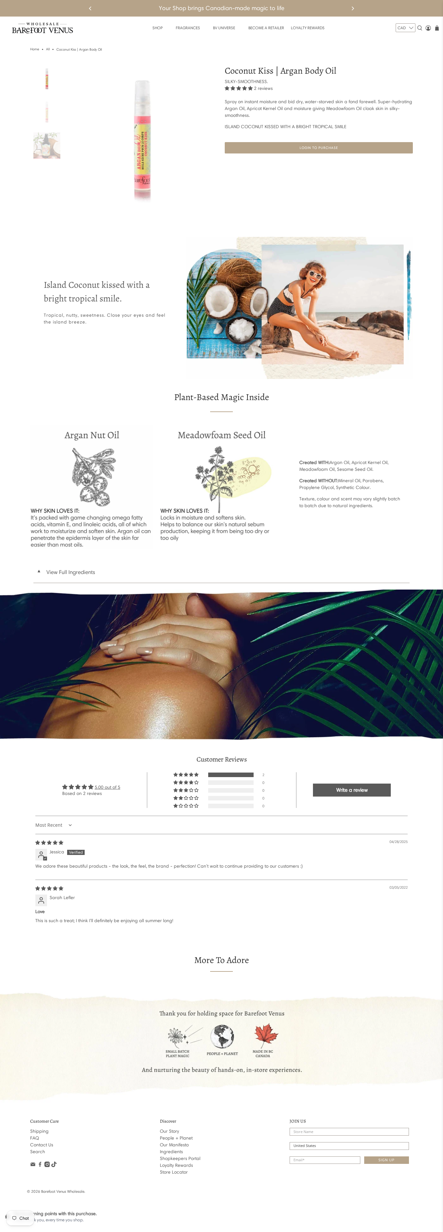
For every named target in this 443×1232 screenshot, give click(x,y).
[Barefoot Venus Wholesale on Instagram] (47, 1165)
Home (34, 49)
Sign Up (386, 1160)
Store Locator (174, 1172)
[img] (49, 843)
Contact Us (41, 1145)
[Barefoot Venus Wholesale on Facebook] (40, 1165)
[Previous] (90, 8)
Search (37, 1151)
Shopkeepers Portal (180, 1158)
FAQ (34, 1138)
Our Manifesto (174, 1145)
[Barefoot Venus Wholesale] (42, 28)
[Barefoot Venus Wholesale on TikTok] (54, 1165)
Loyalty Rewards (176, 1165)
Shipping (39, 1131)
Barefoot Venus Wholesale (62, 1191)
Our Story (169, 1131)
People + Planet (176, 1138)
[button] (239, 88)
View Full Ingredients (66, 572)
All (48, 49)
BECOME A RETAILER (266, 27)
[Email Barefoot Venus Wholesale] (33, 1165)
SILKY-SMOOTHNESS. (246, 81)
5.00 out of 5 (107, 787)
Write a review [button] (352, 790)
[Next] (352, 8)
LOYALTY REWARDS (308, 27)
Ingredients (171, 1151)
